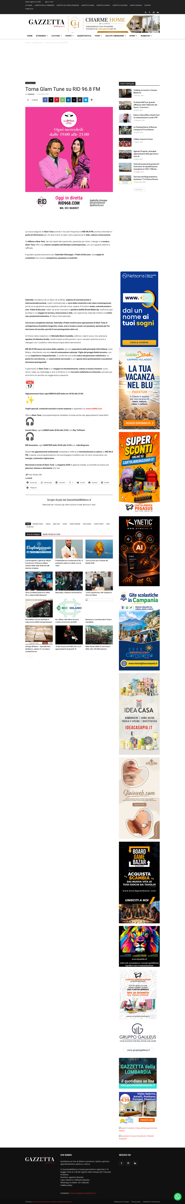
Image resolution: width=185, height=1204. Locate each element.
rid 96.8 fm (30, 527)
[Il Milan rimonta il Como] (125, 142)
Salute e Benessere (114, 36)
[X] (50, 99)
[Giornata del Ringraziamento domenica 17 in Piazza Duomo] (125, 179)
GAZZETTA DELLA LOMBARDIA (44, 5)
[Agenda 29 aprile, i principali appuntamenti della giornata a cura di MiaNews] (125, 154)
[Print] (79, 99)
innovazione (37, 1202)
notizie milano (98, 524)
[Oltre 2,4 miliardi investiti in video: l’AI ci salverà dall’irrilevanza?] (39, 581)
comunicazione (48, 1202)
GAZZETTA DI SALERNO (120, 5)
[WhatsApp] (62, 99)
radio (108, 524)
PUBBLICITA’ (29, 9)
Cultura (55, 36)
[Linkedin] (158, 12)
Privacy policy (136, 1202)
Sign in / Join (49, 2)
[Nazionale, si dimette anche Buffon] (69, 581)
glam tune (56, 524)
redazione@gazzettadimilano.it (83, 1193)
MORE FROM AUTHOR (51, 534)
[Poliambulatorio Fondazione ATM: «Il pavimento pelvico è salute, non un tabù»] (69, 549)
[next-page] (30, 656)
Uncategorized (37, 43)
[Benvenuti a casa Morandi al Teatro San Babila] (99, 608)
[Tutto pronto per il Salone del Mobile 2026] (99, 549)
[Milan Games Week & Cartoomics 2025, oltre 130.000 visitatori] (99, 634)
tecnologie (57, 1202)
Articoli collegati (33, 534)
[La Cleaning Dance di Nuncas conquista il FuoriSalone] (125, 130)
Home (29, 36)
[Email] (74, 99)
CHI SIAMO (28, 5)
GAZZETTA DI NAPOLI (103, 5)
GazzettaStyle (84, 36)
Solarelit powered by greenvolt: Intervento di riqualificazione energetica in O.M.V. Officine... (147, 166)
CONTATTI (147, 5)
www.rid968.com (94, 408)
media (65, 524)
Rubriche (145, 36)
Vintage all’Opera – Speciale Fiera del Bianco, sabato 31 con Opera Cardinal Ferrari (37, 649)
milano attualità (75, 524)
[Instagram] (154, 12)
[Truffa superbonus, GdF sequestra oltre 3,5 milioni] (99, 581)
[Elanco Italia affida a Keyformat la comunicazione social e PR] (125, 118)
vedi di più (138, 189)
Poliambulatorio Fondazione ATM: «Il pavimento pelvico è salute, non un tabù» (69, 563)
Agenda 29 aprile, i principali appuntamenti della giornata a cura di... (146, 153)
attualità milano (38, 524)
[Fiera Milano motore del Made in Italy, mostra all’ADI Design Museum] (39, 608)
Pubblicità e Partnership (151, 1202)
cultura (48, 524)
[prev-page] (26, 656)
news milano (87, 524)
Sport (132, 36)
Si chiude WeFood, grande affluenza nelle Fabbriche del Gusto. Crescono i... (145, 104)
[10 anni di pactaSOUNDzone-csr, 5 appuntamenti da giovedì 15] (69, 634)
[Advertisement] (92, 63)
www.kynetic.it (67, 1202)
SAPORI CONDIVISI (136, 5)
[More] (91, 99)
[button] (146, 12)
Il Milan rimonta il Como (143, 139)
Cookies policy (66, 1185)
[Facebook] (149, 12)
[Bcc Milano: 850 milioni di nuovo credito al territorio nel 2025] (69, 608)
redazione (31, 94)
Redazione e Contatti (121, 1202)
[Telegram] (85, 99)
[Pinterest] (56, 99)
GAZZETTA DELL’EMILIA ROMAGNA (68, 5)
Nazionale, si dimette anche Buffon (68, 592)
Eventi (68, 36)
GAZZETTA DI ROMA (87, 5)
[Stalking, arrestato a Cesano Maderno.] (125, 93)
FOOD (97, 36)
